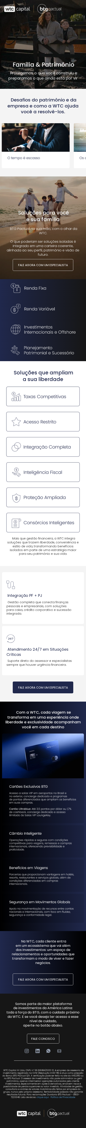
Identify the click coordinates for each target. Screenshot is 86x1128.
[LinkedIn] (37, 1051)
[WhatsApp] (48, 1051)
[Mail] (59, 1051)
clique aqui (43, 1097)
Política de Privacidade (63, 1097)
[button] (80, 8)
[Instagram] (26, 1051)
